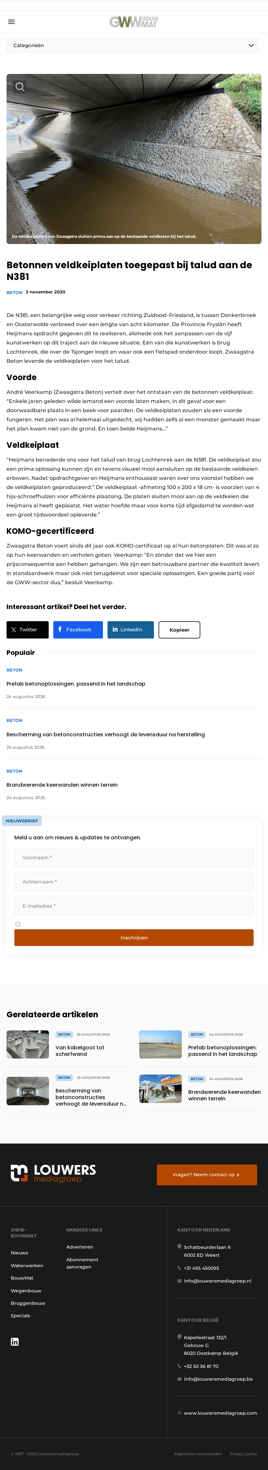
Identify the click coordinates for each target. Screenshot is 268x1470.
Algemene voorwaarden (198, 1453)
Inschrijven (134, 938)
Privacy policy (243, 1453)
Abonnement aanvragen (82, 1263)
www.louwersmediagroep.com (220, 1413)
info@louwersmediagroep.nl (217, 1281)
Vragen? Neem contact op (204, 1175)
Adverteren (79, 1247)
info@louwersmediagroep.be (218, 1379)
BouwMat (22, 1278)
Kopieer (179, 630)
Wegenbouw (26, 1291)
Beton (15, 292)
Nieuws (19, 1253)
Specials (20, 1316)
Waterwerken (27, 1266)
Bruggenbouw (28, 1303)
